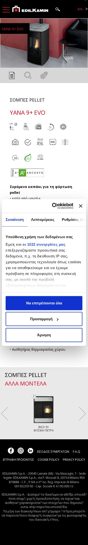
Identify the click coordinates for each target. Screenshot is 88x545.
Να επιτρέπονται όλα (44, 303)
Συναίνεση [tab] (15, 219)
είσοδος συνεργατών (53, 452)
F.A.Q (76, 452)
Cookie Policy (48, 460)
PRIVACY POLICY (74, 460)
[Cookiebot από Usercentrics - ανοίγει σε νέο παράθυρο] (54, 206)
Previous (4, 42)
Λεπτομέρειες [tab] (43, 219)
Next (83, 42)
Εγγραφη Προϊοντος (18, 460)
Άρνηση (44, 335)
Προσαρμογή (41, 319)
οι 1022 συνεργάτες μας (44, 244)
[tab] (12, 77)
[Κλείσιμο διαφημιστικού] (80, 206)
